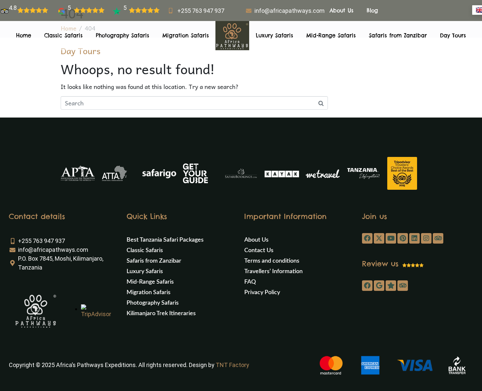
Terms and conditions (271, 261)
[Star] (391, 285)
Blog (372, 10)
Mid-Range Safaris (331, 35)
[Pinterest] (402, 238)
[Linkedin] (414, 238)
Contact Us (258, 250)
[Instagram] (426, 238)
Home (23, 35)
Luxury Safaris (274, 35)
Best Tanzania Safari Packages (165, 240)
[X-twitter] (379, 238)
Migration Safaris (185, 35)
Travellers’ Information (273, 271)
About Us (341, 10)
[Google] (379, 285)
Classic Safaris (63, 35)
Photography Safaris (122, 35)
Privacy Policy (262, 292)
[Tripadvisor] (438, 238)
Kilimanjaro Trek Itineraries (161, 313)
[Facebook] (367, 238)
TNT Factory (232, 364)
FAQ (250, 282)
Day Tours (453, 35)
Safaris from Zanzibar (398, 35)
